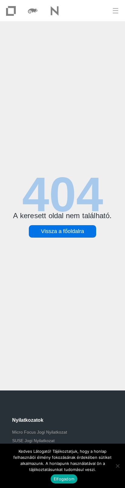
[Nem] (117, 466)
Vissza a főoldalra (62, 231)
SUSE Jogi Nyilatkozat (33, 440)
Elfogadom (64, 478)
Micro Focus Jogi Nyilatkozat (39, 432)
